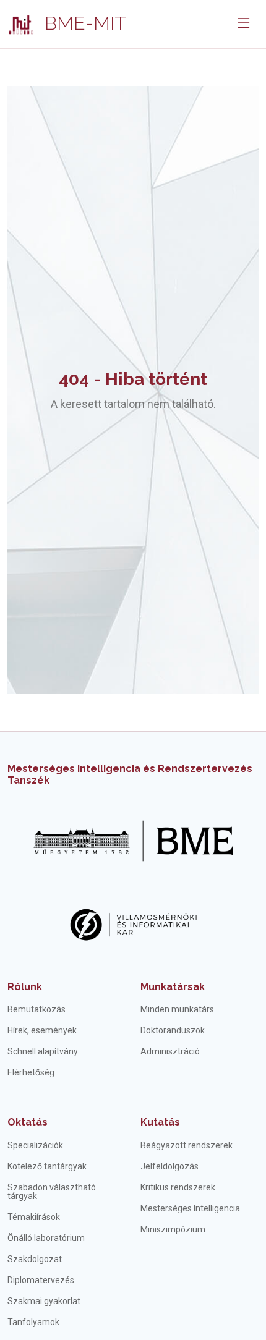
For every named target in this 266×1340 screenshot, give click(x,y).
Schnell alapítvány (42, 1051)
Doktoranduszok (172, 1030)
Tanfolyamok (33, 1322)
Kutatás (160, 1122)
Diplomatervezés (40, 1280)
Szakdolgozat (34, 1259)
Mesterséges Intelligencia (190, 1208)
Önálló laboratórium (46, 1238)
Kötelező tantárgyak (47, 1166)
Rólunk (24, 987)
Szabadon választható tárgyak (51, 1191)
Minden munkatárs (177, 1009)
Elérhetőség (30, 1072)
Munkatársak (172, 987)
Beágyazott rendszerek (186, 1145)
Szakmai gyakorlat (43, 1301)
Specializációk (35, 1145)
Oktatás (27, 1122)
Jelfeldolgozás (169, 1166)
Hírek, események (42, 1030)
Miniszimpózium (172, 1229)
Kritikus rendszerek (177, 1187)
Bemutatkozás (36, 1009)
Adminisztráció (170, 1051)
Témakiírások (33, 1217)
